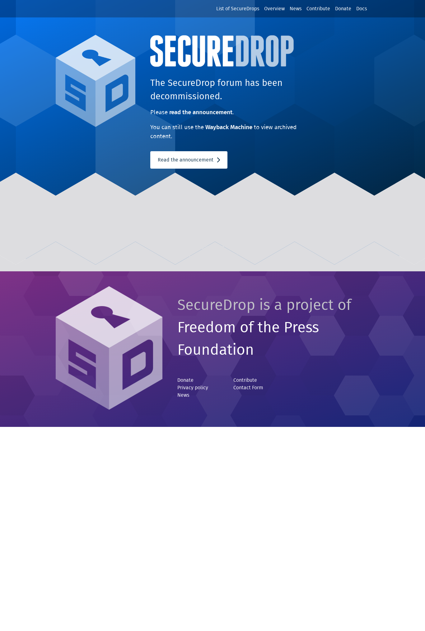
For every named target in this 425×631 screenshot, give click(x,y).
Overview (274, 8)
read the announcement (200, 112)
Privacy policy (192, 387)
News (295, 8)
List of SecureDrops (237, 8)
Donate (343, 8)
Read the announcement (186, 159)
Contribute (318, 8)
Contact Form (248, 387)
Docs (361, 8)
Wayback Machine (228, 127)
